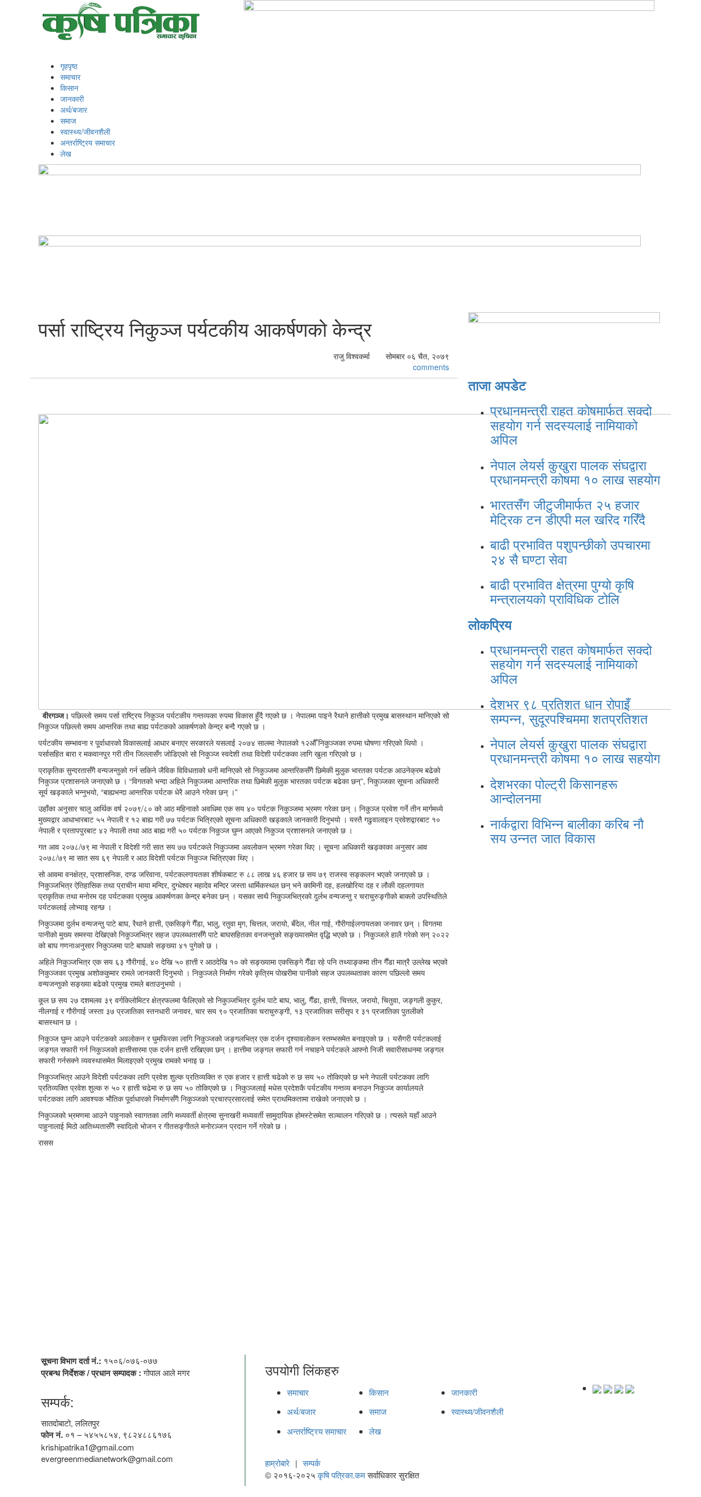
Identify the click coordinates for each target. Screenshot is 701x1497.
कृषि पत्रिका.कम (342, 1475)
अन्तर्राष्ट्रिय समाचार (87, 142)
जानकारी (72, 98)
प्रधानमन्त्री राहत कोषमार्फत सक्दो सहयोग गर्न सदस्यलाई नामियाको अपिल (571, 424)
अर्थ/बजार (73, 109)
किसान (69, 87)
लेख (65, 153)
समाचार (70, 76)
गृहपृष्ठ (68, 65)
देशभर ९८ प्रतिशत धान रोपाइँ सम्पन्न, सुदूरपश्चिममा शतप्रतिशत (569, 710)
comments (430, 366)
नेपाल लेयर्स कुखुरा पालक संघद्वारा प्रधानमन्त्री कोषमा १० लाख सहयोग (575, 471)
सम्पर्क (311, 1463)
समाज (68, 120)
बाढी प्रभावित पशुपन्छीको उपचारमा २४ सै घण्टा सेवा (570, 551)
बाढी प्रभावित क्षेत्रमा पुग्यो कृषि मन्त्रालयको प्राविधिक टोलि (562, 591)
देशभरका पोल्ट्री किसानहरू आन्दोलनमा (554, 790)
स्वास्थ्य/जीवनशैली (85, 131)
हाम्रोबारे (277, 1463)
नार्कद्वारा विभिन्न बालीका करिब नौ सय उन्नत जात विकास (566, 830)
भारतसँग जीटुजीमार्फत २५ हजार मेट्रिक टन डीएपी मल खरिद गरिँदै (567, 511)
